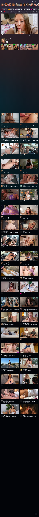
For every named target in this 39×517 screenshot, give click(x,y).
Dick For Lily (8, 38)
